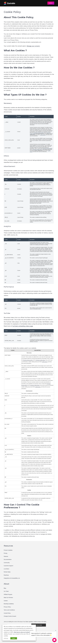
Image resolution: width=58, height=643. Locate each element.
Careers (6, 600)
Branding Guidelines (9, 603)
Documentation (7, 559)
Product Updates (8, 550)
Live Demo (6, 568)
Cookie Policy (7, 613)
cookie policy (42, 134)
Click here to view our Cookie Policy (23, 632)
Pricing (5, 553)
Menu (50, 3)
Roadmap (6, 575)
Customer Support (8, 565)
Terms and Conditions (9, 610)
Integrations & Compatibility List (12, 578)
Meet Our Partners (8, 597)
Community (7, 562)
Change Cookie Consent (10, 616)
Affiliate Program (8, 594)
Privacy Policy (7, 607)
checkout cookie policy (37, 149)
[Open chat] (54, 639)
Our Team (6, 591)
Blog (5, 588)
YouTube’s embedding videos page (22, 326)
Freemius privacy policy (39, 132)
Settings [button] (6, 638)
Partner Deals (7, 572)
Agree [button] (13, 638)
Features (6, 556)
